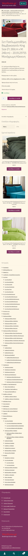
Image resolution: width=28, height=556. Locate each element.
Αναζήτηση (14, 553)
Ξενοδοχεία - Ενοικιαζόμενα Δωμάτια (11, 274)
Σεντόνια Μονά (8, 279)
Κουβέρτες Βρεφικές (9, 475)
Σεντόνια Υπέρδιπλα (9, 287)
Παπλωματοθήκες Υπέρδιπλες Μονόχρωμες (15, 340)
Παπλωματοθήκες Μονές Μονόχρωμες (13, 333)
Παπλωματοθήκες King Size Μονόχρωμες (10, 12)
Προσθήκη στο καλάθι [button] (14, 169)
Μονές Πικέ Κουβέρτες (10, 386)
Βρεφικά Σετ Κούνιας (9, 458)
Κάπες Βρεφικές (8, 477)
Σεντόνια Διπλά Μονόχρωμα (11, 301)
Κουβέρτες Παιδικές (9, 445)
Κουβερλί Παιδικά (9, 440)
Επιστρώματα (6, 404)
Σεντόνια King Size (9, 292)
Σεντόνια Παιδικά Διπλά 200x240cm (14, 428)
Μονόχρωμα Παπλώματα (10, 374)
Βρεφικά (5, 455)
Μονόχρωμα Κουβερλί (10, 355)
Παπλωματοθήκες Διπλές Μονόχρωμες (14, 338)
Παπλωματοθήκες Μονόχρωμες (17, 10)
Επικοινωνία (7, 514)
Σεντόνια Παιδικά (9, 421)
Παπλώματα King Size (10, 372)
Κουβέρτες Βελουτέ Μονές (11, 396)
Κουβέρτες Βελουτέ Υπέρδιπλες (12, 399)
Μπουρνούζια (6, 313)
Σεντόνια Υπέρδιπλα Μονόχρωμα (12, 304)
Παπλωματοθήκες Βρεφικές (11, 467)
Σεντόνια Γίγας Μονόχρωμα (11, 306)
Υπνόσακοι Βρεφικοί (9, 479)
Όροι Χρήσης (7, 511)
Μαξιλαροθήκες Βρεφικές (10, 472)
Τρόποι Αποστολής (8, 500)
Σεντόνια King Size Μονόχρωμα (12, 309)
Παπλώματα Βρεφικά (9, 470)
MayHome (4, 109)
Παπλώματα (6, 365)
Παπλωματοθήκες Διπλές (11, 323)
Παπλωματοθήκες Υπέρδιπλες (12, 326)
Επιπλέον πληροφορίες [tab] (7, 116)
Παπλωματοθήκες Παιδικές (11, 430)
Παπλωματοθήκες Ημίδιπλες (11, 321)
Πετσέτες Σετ (6, 311)
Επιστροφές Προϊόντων (10, 506)
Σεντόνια (5, 277)
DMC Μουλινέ (6, 406)
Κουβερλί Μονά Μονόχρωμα (13, 357)
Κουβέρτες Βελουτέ (7, 394)
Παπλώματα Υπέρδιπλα (10, 369)
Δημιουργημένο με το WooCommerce (11, 547)
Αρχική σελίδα (6, 10)
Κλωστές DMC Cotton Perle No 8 (10, 411)
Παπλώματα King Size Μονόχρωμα (14, 382)
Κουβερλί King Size (9, 352)
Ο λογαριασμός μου (4, 553)
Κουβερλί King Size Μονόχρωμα (14, 362)
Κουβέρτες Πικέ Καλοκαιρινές (9, 384)
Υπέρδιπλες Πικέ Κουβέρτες (11, 389)
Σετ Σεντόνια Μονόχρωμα (9, 294)
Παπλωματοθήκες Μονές (10, 318)
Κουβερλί (5, 345)
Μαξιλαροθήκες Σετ (7, 270)
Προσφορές (6, 267)
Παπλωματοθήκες (7, 316)
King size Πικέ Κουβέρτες (10, 391)
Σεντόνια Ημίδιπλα (9, 282)
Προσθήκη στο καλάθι (14, 98)
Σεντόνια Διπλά (8, 284)
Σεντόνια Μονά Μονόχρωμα (11, 296)
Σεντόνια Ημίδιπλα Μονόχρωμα (12, 299)
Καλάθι (21, 552)
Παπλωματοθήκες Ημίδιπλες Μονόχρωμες (14, 335)
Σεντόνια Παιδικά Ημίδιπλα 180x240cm (15, 425)
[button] (24, 21)
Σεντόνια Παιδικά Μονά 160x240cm (14, 423)
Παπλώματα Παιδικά (9, 443)
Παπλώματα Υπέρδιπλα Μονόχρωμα (15, 379)
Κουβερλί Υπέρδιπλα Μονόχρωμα (14, 360)
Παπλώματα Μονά (9, 367)
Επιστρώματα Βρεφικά (10, 482)
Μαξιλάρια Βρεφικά (9, 484)
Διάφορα (5, 413)
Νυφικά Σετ (5, 272)
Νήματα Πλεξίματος (7, 416)
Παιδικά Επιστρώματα (10, 448)
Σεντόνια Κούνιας (10, 465)
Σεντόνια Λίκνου (10, 462)
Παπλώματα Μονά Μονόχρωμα (13, 377)
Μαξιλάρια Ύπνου (7, 401)
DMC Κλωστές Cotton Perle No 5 (10, 408)
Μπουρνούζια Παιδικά (10, 453)
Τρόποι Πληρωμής (8, 503)
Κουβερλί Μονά (8, 348)
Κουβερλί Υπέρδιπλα (9, 350)
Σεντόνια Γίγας (8, 289)
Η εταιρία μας (7, 498)
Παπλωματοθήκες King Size (11, 328)
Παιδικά (5, 418)
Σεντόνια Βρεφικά (9, 460)
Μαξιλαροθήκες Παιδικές (10, 450)
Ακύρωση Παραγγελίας (9, 509)
